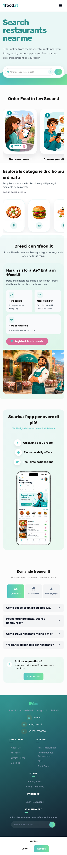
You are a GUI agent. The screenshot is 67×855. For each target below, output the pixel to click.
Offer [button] (40, 761)
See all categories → (14, 192)
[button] (33, 608)
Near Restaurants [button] (47, 747)
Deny (24, 848)
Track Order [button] (44, 766)
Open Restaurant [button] (34, 802)
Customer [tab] (15, 594)
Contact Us (33, 676)
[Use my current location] (50, 71)
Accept (41, 848)
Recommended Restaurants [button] (45, 754)
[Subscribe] (52, 825)
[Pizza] (14, 215)
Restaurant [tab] (33, 594)
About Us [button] (16, 747)
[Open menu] (60, 5)
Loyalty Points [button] (18, 758)
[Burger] (39, 215)
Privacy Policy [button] (34, 781)
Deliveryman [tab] (51, 594)
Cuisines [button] (15, 763)
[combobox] (29, 72)
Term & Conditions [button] (34, 786)
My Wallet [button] (15, 752)
